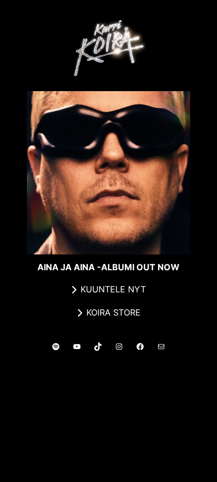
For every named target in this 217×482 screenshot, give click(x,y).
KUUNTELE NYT (113, 289)
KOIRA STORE (113, 312)
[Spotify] (56, 346)
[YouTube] (77, 346)
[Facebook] (140, 346)
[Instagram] (119, 346)
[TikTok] (98, 346)
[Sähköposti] (161, 346)
